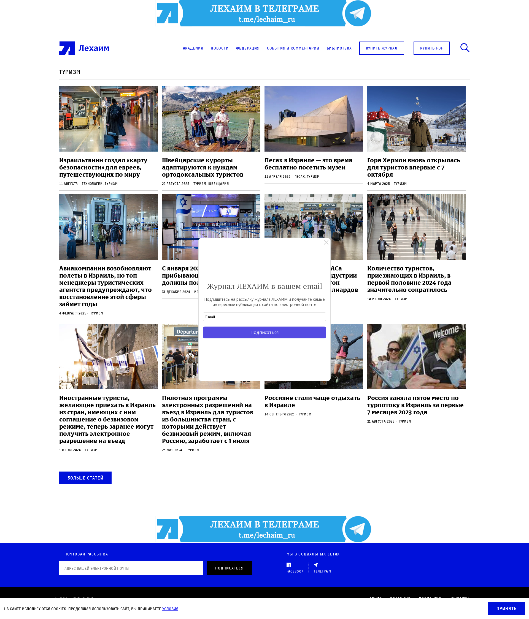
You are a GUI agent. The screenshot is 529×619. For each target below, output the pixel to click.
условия (170, 608)
